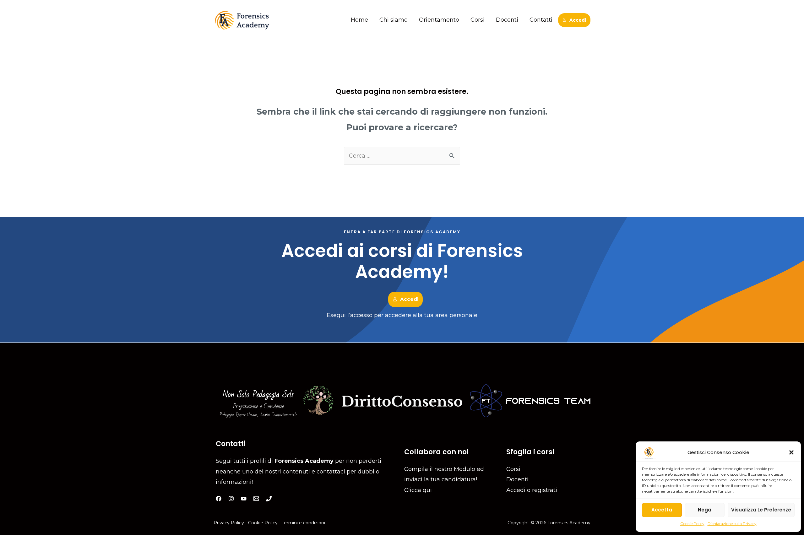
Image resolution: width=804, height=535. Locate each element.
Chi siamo (393, 19)
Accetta (661, 509)
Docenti (507, 19)
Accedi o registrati (531, 490)
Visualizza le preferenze (761, 509)
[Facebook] (218, 498)
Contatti (541, 19)
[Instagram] (231, 498)
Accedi (577, 20)
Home (359, 19)
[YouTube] (244, 498)
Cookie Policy (692, 523)
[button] (791, 452)
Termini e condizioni (303, 523)
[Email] (256, 498)
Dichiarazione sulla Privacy (732, 523)
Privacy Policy (229, 523)
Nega (704, 509)
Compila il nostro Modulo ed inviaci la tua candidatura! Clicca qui (444, 480)
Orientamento (439, 19)
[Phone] (269, 498)
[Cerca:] (402, 155)
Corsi (477, 19)
